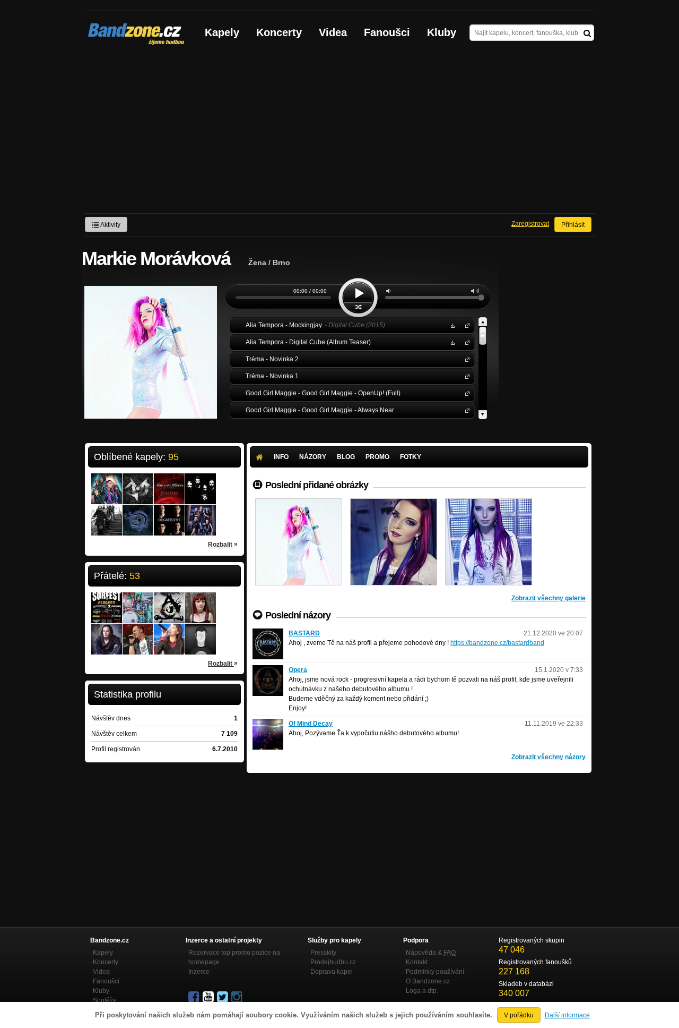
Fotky (410, 457)
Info (281, 457)
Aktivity (109, 224)
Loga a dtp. (422, 991)
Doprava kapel (331, 971)
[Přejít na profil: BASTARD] (268, 633)
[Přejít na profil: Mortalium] (200, 513)
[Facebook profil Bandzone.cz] (194, 997)
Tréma (465, 359)
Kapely (222, 32)
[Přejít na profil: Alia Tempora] (106, 481)
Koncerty (279, 32)
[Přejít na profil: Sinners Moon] (169, 481)
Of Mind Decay (311, 723)
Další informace (567, 1015)
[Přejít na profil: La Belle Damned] (138, 513)
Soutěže (105, 1000)
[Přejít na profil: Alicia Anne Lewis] (200, 600)
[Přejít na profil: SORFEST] (106, 600)
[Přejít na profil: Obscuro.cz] (169, 597)
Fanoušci (387, 32)
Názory (312, 457)
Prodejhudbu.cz (333, 962)
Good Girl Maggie (465, 393)
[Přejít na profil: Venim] (200, 628)
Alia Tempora (465, 325)
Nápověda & (431, 952)
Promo (377, 457)
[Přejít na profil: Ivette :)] (169, 632)
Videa (333, 32)
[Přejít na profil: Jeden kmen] (138, 481)
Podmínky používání (435, 971)
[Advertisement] (339, 133)
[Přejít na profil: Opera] (268, 670)
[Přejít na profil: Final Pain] (106, 513)
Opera (298, 670)
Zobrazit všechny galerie (548, 598)
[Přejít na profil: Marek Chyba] (138, 600)
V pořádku (519, 1015)
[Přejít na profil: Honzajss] (138, 632)
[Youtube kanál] (209, 997)
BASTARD (304, 633)
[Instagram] (237, 997)
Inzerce (199, 971)
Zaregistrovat (530, 223)
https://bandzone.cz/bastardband (497, 643)
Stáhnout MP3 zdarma (451, 325)
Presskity (323, 952)
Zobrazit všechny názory (548, 757)
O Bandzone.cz (428, 981)
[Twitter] (223, 997)
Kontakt (417, 962)
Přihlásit (573, 224)
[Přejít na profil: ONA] (200, 481)
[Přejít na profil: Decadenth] (169, 513)
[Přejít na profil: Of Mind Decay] (268, 723)
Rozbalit (223, 544)
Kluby (441, 32)
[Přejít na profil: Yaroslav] (106, 632)
